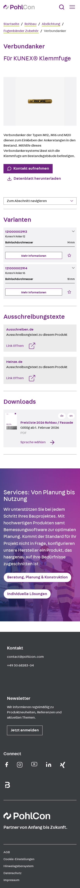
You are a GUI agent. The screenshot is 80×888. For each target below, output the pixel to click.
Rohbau (30, 24)
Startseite (11, 24)
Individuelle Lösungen (27, 594)
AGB (6, 852)
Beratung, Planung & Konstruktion (37, 577)
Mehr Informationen (33, 255)
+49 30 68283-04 (20, 665)
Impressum (11, 880)
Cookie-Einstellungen (18, 859)
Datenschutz (12, 873)
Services (13, 209)
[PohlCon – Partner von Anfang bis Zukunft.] (19, 7)
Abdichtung (51, 24)
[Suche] (61, 7)
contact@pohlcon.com (25, 657)
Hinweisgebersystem (18, 866)
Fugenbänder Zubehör (21, 31)
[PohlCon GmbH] (6, 764)
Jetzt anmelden (25, 730)
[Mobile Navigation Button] (73, 6)
